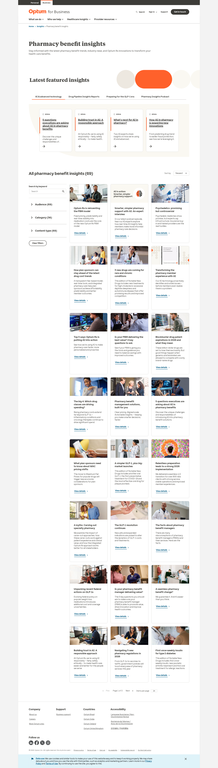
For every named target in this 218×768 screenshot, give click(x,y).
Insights (40, 26)
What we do (35, 19)
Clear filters (37, 243)
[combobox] (181, 173)
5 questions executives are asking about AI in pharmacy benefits (56, 124)
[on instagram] (48, 742)
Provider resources (104, 19)
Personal (35, 3)
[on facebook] (36, 742)
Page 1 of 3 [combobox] (117, 691)
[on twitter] (42, 742)
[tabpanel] (109, 130)
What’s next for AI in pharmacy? (126, 121)
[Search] (63, 191)
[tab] (48, 96)
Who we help (54, 19)
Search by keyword (38, 186)
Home (31, 26)
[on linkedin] (31, 742)
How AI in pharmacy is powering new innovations (161, 122)
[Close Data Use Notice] (185, 758)
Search (142, 12)
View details (80, 233)
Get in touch (180, 12)
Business (46, 3)
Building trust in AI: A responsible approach (91, 121)
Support (164, 12)
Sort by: (168, 173)
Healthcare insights (77, 19)
